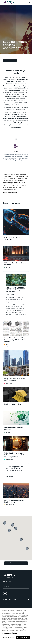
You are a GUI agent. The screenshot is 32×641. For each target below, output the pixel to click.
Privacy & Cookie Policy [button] (8, 603)
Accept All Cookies (23, 637)
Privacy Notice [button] (9, 606)
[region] (16, 624)
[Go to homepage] (10, 2)
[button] (10, 60)
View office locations (16, 563)
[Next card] (18, 139)
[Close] (30, 610)
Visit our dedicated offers (10, 192)
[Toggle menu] (29, 2)
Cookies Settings (8, 637)
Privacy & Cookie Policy (10, 633)
